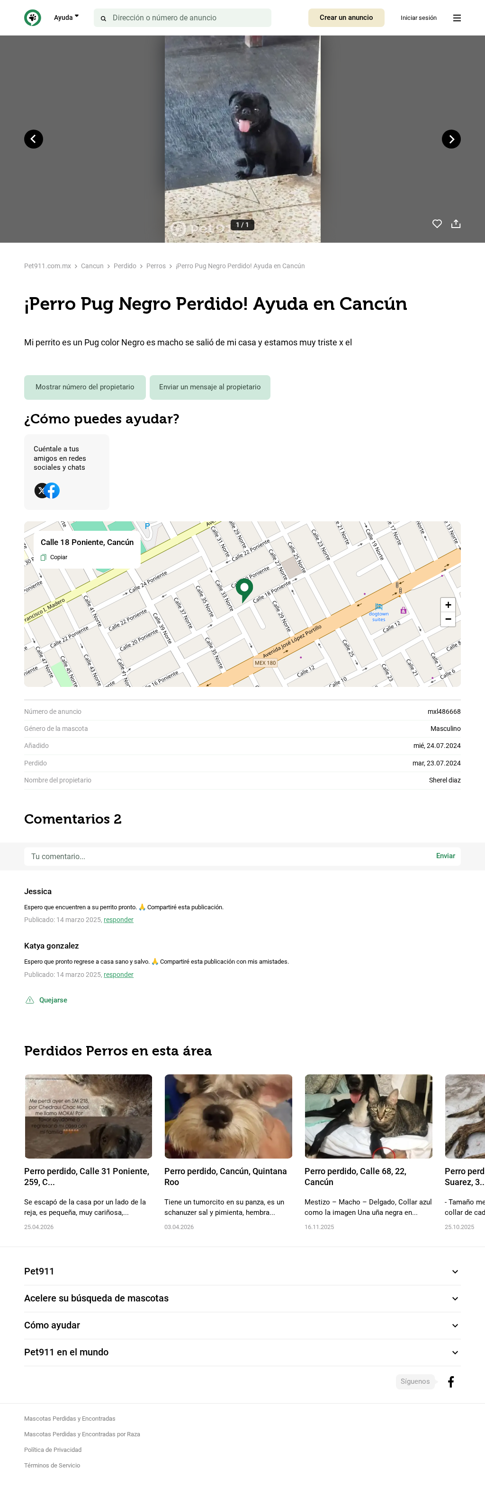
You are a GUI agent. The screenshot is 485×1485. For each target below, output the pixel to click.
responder (119, 919)
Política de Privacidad (52, 1449)
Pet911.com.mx (47, 266)
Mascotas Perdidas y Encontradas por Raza (82, 1434)
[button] (244, 591)
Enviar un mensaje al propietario (210, 387)
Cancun (92, 266)
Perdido (125, 266)
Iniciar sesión (419, 17)
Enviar (445, 856)
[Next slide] (451, 139)
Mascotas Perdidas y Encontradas (70, 1418)
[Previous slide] (33, 139)
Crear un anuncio (346, 17)
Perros (156, 266)
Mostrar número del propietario (85, 387)
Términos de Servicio (52, 1465)
